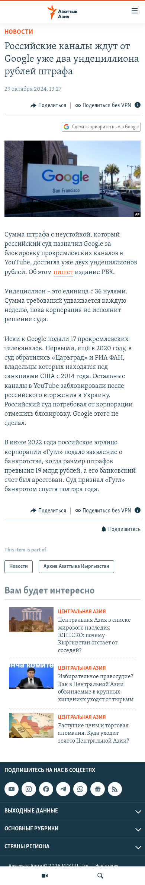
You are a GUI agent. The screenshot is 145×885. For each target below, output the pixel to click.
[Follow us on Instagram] (29, 789)
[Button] (48, 105)
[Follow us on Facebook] (46, 789)
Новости (18, 32)
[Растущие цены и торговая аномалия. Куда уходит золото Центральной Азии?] (31, 725)
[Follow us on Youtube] (11, 789)
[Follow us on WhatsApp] (80, 789)
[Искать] (100, 875)
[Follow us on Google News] (97, 789)
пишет (63, 272)
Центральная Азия (82, 612)
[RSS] (115, 789)
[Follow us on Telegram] (63, 789)
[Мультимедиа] (44, 875)
